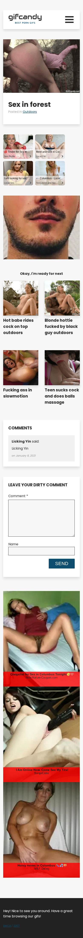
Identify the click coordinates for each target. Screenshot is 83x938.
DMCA (7, 926)
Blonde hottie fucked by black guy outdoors (61, 326)
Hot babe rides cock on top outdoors (18, 326)
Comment (18, 496)
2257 (16, 926)
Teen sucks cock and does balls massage (62, 396)
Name (13, 544)
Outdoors (30, 112)
